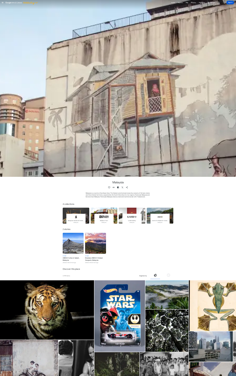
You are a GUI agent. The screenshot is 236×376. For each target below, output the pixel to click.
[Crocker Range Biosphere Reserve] (166, 294)
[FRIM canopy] (166, 331)
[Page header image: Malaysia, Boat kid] (118, 88)
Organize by (143, 276)
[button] (2, 2)
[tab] (155, 276)
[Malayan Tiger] (47, 310)
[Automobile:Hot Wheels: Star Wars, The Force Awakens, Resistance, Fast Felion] (119, 316)
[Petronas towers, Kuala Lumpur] (211, 346)
